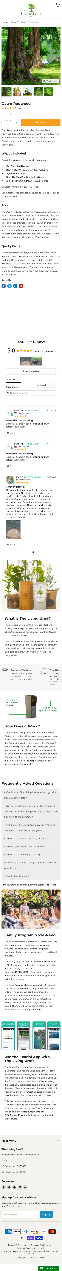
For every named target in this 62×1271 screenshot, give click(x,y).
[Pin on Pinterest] (21, 286)
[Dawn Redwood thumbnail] (6, 92)
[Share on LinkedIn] (15, 286)
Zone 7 (14, 22)
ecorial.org (12, 1118)
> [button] (39, 551)
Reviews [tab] (11, 379)
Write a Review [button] (32, 371)
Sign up (46, 1214)
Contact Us (50, 1268)
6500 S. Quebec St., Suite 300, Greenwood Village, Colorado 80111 (31, 1252)
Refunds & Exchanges (17, 1245)
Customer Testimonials (41, 1245)
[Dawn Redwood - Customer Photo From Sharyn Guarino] (25, 361)
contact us (14, 141)
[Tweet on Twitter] (9, 286)
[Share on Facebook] (4, 286)
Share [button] (12, 433)
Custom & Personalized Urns (29, 1248)
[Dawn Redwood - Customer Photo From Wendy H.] (36, 361)
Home (5, 22)
